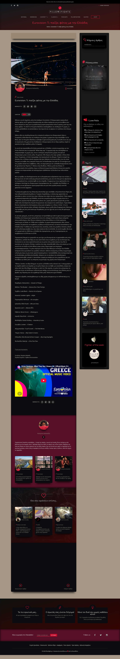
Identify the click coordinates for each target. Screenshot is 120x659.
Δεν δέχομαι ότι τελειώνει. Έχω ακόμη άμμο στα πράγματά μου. (93, 131)
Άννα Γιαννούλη (64, 520)
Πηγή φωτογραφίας (21, 349)
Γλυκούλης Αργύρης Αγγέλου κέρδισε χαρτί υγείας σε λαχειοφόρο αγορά (93, 257)
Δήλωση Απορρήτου (85, 645)
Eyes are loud (60, 525)
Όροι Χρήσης (75, 645)
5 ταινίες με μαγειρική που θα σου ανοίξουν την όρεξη (63, 477)
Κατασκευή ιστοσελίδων (59, 651)
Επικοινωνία (43, 645)
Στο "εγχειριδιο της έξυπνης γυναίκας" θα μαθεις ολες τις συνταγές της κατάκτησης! (93, 618)
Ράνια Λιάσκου (91, 249)
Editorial (24, 17)
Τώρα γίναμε (20, 97)
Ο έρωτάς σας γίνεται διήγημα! (60, 612)
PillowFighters (75, 17)
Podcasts (64, 17)
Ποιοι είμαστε (67, 645)
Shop (95, 17)
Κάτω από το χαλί (88, 221)
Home (48, 26)
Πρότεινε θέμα (52, 645)
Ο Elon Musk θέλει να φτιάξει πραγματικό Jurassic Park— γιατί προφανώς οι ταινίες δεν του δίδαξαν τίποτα (23, 531)
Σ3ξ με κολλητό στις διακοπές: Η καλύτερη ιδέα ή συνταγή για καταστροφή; (94, 224)
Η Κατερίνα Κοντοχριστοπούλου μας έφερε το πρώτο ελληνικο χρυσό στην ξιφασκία (43, 530)
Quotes (86, 17)
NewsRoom (33, 17)
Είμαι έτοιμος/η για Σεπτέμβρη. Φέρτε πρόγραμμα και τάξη (93, 136)
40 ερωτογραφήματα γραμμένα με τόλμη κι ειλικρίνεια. (27, 616)
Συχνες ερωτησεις (104, 5)
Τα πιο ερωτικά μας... (27, 612)
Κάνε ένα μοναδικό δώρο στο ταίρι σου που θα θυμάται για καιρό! (60, 616)
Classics (54, 17)
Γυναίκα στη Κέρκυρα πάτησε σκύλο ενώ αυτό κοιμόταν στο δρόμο (63, 529)
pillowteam (90, 183)
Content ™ (43, 17)
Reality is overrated (21, 525)
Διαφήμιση (59, 645)
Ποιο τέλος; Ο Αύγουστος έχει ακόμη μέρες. (93, 144)
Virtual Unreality (25, 520)
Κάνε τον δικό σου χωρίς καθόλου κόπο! (93, 613)
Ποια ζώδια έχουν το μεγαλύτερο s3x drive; (93, 290)
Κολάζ (38, 525)
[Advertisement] (43, 564)
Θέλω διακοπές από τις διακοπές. (95, 140)
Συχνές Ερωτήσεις (34, 645)
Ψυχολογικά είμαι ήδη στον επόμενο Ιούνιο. (92, 148)
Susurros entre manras (89, 253)
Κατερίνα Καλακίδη (32, 88)
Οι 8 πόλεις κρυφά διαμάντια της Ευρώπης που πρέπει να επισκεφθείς (23, 478)
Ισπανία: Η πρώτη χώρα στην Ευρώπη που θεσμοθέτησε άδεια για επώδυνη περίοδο (94, 191)
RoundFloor (75, 651)
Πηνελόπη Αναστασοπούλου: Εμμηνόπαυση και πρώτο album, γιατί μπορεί (93, 323)
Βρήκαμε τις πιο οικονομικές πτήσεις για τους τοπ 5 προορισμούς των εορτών (43, 478)
